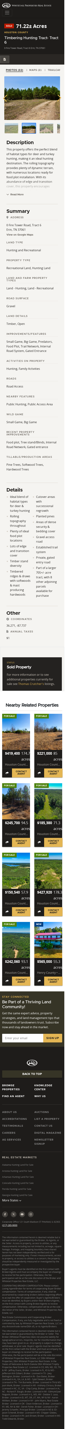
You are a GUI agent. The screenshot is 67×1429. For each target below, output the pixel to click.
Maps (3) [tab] (35, 70)
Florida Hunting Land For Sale (16, 1189)
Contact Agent (21, 772)
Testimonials (12, 1126)
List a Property (46, 1119)
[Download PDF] (4, 59)
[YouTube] (22, 1214)
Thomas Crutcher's (31, 684)
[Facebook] (5, 1214)
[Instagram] (31, 1214)
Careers (9, 1133)
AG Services (11, 1140)
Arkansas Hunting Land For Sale (18, 1176)
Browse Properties (11, 1087)
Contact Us (43, 1126)
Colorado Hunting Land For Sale (18, 1183)
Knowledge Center (43, 1087)
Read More (17, 194)
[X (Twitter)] (13, 1214)
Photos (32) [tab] (14, 70)
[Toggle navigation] (7, 12)
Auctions (41, 1112)
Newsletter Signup (44, 1142)
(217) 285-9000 (9, 1225)
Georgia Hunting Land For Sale (17, 1195)
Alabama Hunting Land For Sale (17, 1164)
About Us (9, 1112)
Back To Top (32, 1074)
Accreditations (14, 1119)
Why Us (40, 1096)
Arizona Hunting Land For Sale (17, 1170)
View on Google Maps (19, 235)
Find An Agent (13, 1096)
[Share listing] (7, 772)
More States (10, 1200)
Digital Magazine (47, 1133)
